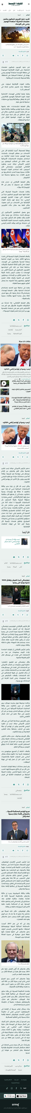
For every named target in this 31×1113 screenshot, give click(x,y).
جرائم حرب (18, 1065)
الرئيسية (28, 9)
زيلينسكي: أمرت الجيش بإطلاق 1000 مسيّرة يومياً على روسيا (16, 579)
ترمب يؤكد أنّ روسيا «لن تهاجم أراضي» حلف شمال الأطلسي (12, 540)
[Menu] (29, 3)
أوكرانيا (10, 328)
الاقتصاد (4, 9)
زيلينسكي (19, 789)
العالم (14, 9)
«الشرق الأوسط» (22, 50)
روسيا (9, 332)
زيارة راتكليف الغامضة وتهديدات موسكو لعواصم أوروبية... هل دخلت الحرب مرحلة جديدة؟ (21, 398)
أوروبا (19, 13)
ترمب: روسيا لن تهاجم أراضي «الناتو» (17, 367)
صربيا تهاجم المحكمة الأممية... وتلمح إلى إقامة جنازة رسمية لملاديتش (18, 812)
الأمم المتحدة (9, 1065)
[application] (15, 690)
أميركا (15, 565)
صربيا (20, 1068)
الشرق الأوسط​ (20, 9)
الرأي (10, 9)
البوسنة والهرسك (10, 1068)
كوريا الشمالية (17, 332)
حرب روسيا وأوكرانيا (16, 324)
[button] (15, 690)
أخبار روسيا (18, 328)
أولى (20, 565)
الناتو (5, 562)
